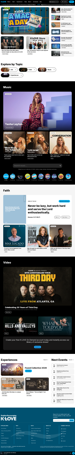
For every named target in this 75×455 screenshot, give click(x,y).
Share (57, 217)
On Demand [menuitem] (35, 1)
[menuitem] (9, 2)
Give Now (65, 1)
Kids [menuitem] (41, 1)
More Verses (64, 217)
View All (45, 359)
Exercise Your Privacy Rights (6, 446)
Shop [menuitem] (25, 1)
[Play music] (73, 453)
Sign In (71, 1)
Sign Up (71, 420)
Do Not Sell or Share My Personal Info (18, 446)
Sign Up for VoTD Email (64, 201)
